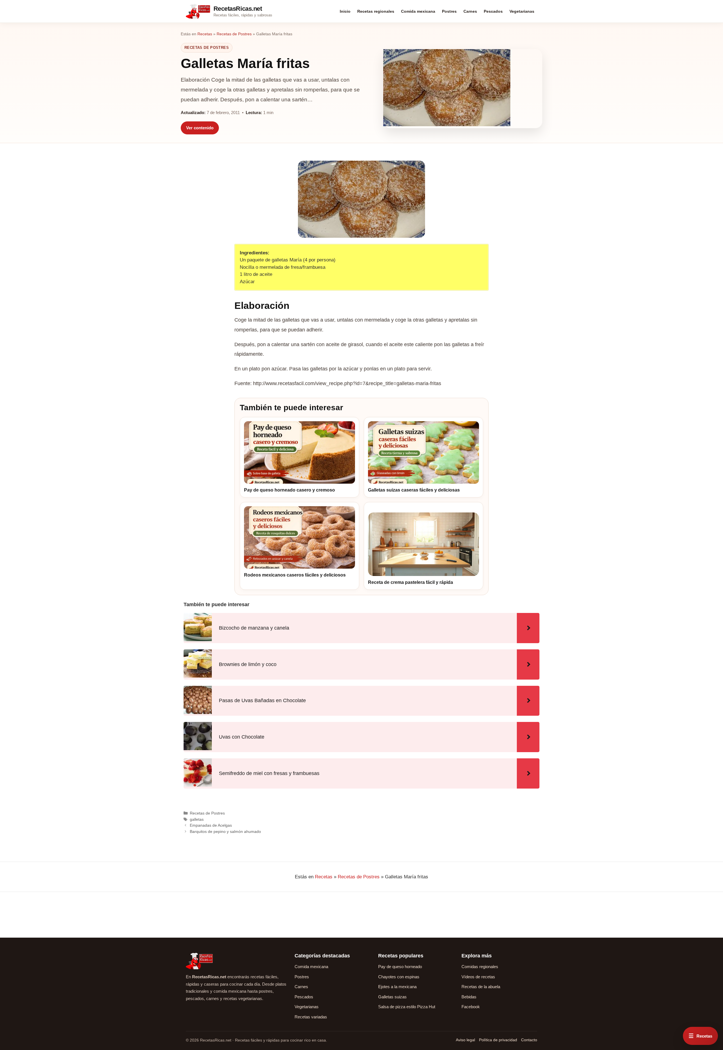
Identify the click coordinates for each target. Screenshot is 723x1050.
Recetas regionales (375, 11)
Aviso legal (465, 1040)
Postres (449, 11)
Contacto (529, 1040)
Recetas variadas (311, 1016)
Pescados (493, 11)
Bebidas (468, 996)
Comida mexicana (418, 11)
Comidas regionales (479, 966)
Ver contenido (200, 127)
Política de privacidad (498, 1040)
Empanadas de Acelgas (211, 825)
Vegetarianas (521, 11)
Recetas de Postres (234, 34)
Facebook (470, 1006)
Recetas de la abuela (480, 986)
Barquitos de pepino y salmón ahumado (225, 831)
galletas (197, 819)
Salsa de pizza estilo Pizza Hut (406, 1006)
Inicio (345, 11)
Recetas (204, 34)
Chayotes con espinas (398, 976)
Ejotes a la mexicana (397, 986)
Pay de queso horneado (400, 966)
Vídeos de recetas (478, 976)
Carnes (470, 11)
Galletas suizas (392, 996)
